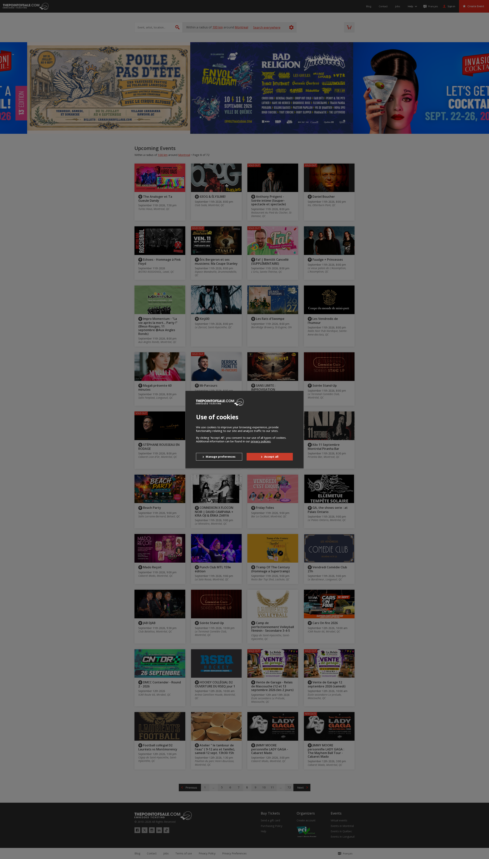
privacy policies (261, 441)
